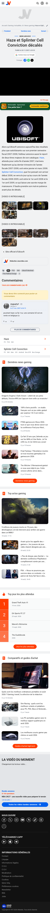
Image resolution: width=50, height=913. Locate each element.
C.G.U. (4, 866)
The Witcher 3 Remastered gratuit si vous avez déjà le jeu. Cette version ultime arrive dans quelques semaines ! (34, 468)
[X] (10, 819)
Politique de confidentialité (13, 876)
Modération (6, 873)
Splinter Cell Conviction (12, 172)
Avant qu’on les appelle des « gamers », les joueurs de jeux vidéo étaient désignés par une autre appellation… (33, 544)
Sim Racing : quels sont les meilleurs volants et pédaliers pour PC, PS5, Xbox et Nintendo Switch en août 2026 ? (33, 706)
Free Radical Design (10, 274)
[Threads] (41, 819)
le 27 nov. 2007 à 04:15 (18, 308)
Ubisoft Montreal (27, 270)
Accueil (4, 25)
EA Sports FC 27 (18, 613)
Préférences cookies (10, 886)
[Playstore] (4, 841)
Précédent (7, 31)
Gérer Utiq (6, 883)
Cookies (5, 880)
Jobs (4, 896)
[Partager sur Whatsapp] (28, 60)
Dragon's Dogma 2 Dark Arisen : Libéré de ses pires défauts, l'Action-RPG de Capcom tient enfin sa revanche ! (25, 397)
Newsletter (6, 890)
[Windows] (16, 841)
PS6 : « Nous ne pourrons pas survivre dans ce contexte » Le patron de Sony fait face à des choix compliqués (33, 573)
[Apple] (10, 841)
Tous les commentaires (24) (13, 285)
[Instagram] (16, 819)
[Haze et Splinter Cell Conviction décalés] (9, 206)
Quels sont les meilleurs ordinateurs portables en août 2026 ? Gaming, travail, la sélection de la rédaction (24, 693)
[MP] (21, 304)
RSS (3, 893)
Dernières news (26, 31)
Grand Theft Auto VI (20, 603)
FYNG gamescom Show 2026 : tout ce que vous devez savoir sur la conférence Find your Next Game (34, 425)
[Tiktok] (35, 819)
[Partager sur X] (32, 60)
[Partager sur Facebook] (25, 60)
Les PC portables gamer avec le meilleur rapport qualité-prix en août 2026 (33, 720)
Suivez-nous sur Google (26, 55)
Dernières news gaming (25, 481)
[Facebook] (4, 819)
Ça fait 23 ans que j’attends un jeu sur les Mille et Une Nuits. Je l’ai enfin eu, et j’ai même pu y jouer (34, 439)
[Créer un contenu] (47, 25)
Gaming (10, 25)
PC (8, 270)
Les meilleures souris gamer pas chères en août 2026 (34, 733)
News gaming (29, 25)
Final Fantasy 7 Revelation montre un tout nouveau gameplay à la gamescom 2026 (34, 454)
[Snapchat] (4, 826)
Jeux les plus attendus (25, 647)
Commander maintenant (39, 106)
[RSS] (29, 819)
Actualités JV (19, 25)
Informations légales (10, 863)
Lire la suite (6, 800)
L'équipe (5, 859)
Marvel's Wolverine (19, 624)
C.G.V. (4, 869)
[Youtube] (22, 819)
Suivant (43, 31)
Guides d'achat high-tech (25, 746)
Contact (5, 856)
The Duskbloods (18, 635)
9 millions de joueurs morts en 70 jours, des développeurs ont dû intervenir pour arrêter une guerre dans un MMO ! (23, 530)
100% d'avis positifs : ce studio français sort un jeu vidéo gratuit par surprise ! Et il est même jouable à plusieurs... (34, 410)
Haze (41, 157)
